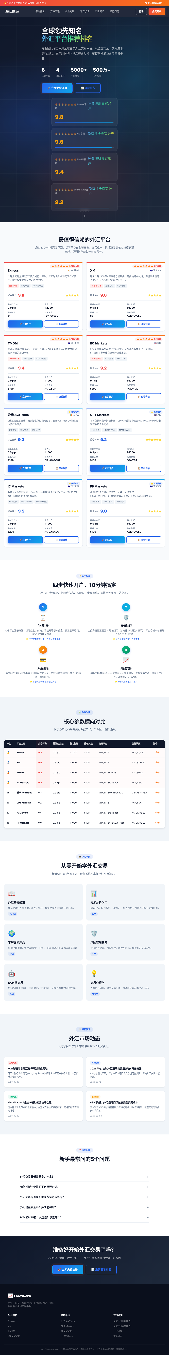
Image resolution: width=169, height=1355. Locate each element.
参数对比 (69, 11)
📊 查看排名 (88, 88)
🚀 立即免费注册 (57, 88)
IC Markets (66, 1331)
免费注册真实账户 (122, 1326)
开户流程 (55, 11)
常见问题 (114, 11)
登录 (141, 11)
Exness (11, 1321)
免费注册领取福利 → (155, 2)
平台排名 (40, 11)
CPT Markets (67, 1326)
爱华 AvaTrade (68, 1321)
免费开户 (156, 11)
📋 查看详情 (61, 324)
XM (9, 1326)
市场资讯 (99, 11)
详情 (157, 752)
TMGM (11, 1331)
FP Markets (67, 1336)
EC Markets (14, 1336)
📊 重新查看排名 (101, 1269)
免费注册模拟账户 (122, 1321)
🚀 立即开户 (25, 324)
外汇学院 (84, 11)
